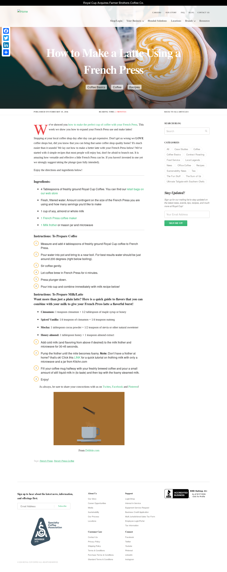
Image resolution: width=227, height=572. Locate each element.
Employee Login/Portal (134, 520)
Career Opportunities (97, 503)
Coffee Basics (96, 87)
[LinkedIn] (6, 45)
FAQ (183, 12)
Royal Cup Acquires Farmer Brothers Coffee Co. (113, 3)
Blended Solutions (157, 21)
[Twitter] (6, 38)
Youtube (128, 545)
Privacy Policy (94, 541)
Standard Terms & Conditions (100, 559)
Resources (204, 21)
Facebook (117, 386)
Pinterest (133, 386)
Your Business (133, 21)
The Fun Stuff (174, 176)
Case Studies (181, 149)
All (168, 149)
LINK (77, 357)
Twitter (106, 386)
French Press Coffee (64, 460)
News (169, 165)
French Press (46, 460)
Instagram (129, 559)
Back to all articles (176, 112)
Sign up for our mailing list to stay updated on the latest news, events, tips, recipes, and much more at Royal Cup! (186, 203)
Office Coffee (184, 165)
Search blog (172, 123)
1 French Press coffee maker (59, 218)
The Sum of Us (193, 176)
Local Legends (192, 160)
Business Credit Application (137, 512)
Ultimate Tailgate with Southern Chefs (185, 181)
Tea (193, 170)
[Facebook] (6, 30)
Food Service (173, 160)
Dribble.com (92, 450)
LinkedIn (128, 554)
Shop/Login (116, 21)
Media (90, 507)
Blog (191, 12)
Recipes (134, 87)
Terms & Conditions (96, 550)
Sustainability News (177, 170)
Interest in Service (133, 503)
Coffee (117, 87)
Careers (156, 12)
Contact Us (203, 12)
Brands (189, 21)
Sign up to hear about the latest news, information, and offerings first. (45, 496)
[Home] (44, 11)
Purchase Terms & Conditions (101, 554)
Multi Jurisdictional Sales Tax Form (140, 516)
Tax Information (132, 525)
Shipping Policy (94, 545)
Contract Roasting (195, 154)
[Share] (6, 52)
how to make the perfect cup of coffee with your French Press (102, 124)
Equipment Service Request (137, 507)
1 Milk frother (49, 225)
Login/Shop (130, 498)
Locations (176, 21)
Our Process (93, 516)
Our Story (171, 12)
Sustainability (93, 512)
